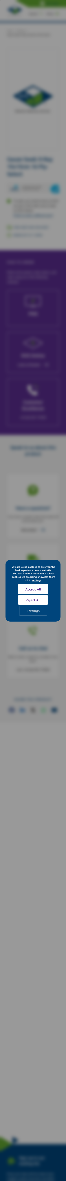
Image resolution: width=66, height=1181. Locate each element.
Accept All (33, 589)
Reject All (33, 600)
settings (36, 580)
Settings (33, 610)
